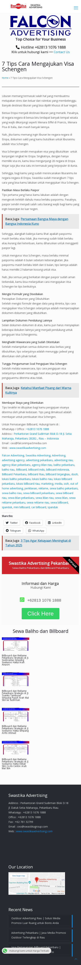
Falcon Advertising (13, 455)
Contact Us (62, 52)
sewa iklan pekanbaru (21, 498)
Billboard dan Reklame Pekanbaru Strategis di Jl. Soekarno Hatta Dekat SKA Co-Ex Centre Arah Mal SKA (15, 764)
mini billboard (22, 507)
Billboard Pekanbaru (14, 474)
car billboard (38, 507)
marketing (47, 483)
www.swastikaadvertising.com (27, 448)
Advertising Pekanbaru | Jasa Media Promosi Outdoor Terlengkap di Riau (38, 935)
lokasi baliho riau (42, 479)
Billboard (21, 469)
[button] (40, 25)
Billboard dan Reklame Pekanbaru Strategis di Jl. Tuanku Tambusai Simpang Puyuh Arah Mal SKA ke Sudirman (15, 695)
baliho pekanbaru (63, 465)
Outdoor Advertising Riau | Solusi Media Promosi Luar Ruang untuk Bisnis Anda (35, 920)
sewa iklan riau (44, 498)
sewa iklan (61, 498)
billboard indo (36, 469)
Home (5, 77)
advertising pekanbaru (39, 460)
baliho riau (8, 469)
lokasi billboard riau (28, 483)
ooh (66, 483)
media (58, 483)
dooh (74, 474)
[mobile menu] (76, 7)
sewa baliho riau (12, 493)
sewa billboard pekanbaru (38, 493)
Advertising (58, 455)
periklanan (30, 488)
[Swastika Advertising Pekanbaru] (40, 5)
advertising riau (63, 460)
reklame (43, 488)
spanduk (7, 507)
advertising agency (13, 460)
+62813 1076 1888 (37, 429)
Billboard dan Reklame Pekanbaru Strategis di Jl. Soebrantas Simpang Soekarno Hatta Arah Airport (15, 660)
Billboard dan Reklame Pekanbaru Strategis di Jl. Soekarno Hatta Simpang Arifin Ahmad (15, 730)
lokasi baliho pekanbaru (16, 479)
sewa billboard (59, 502)
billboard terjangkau (58, 474)
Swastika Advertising (38, 455)
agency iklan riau (42, 465)
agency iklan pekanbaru (16, 465)
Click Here (40, 613)
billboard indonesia (57, 469)
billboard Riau (36, 474)
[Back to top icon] (76, 959)
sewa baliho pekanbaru (64, 488)
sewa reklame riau (38, 502)
